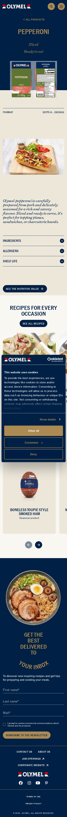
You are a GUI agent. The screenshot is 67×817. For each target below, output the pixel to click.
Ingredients (12, 241)
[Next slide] (38, 544)
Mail (6, 712)
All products (35, 19)
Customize (31, 442)
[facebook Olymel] (21, 783)
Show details (48, 419)
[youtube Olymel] (38, 783)
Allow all (33, 430)
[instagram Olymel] (29, 783)
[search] (51, 6)
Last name (10, 701)
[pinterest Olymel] (46, 783)
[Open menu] (61, 6)
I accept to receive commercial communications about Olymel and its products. (33, 724)
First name (10, 690)
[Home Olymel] (16, 6)
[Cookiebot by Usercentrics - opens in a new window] (48, 359)
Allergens (11, 251)
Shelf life (10, 261)
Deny (33, 454)
